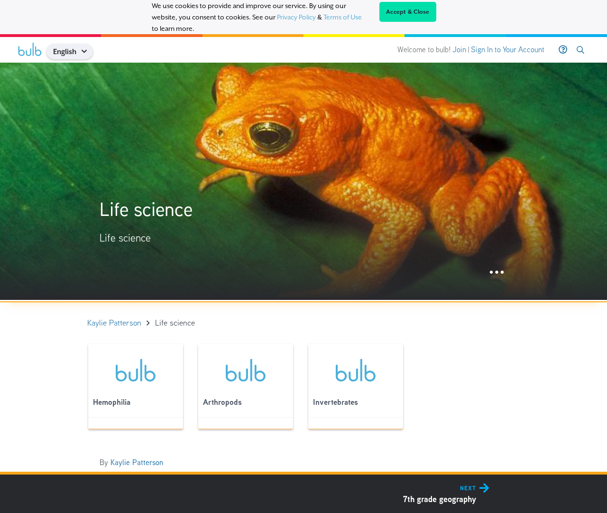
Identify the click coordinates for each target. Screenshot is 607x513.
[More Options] (497, 272)
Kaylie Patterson (136, 462)
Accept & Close (408, 12)
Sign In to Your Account (507, 49)
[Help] (563, 50)
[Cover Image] (303, 181)
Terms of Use (342, 17)
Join (459, 49)
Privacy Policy (296, 17)
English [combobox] (64, 51)
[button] (87, 51)
